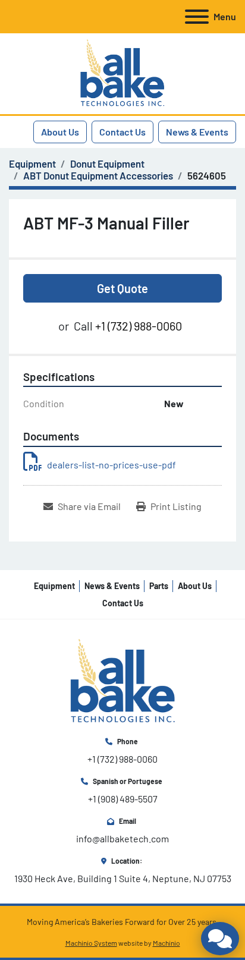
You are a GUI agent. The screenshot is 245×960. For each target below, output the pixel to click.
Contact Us (122, 131)
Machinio (166, 943)
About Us (60, 131)
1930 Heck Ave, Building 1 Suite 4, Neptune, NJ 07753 (122, 878)
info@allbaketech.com (122, 838)
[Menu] (197, 17)
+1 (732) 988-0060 (138, 326)
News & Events (197, 131)
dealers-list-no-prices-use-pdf (111, 464)
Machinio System (91, 943)
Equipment (54, 586)
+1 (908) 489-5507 (123, 798)
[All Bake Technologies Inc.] (123, 680)
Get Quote (122, 288)
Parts (158, 586)
